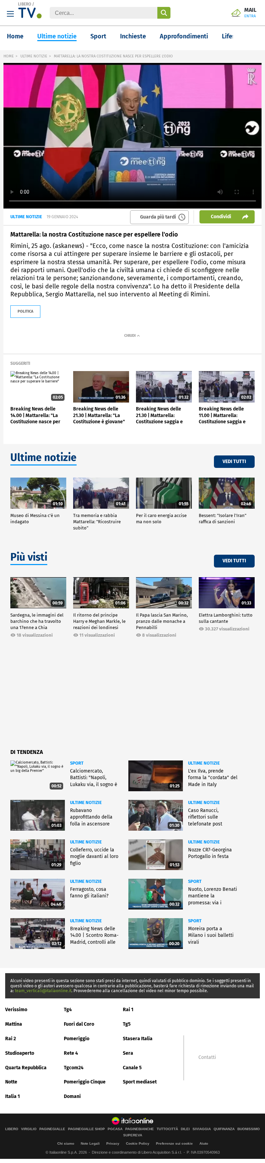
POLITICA (25, 311)
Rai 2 (10, 1039)
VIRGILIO (29, 1129)
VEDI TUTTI (234, 461)
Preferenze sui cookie (174, 1143)
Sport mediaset (140, 1082)
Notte (11, 1082)
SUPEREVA (132, 1135)
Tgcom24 (74, 1068)
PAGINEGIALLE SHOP (86, 1129)
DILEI (185, 1129)
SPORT (77, 763)
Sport (98, 36)
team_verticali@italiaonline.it (43, 990)
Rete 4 (71, 1053)
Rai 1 (128, 1010)
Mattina (13, 1024)
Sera (128, 1053)
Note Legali (90, 1143)
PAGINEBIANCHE (139, 1129)
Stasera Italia (138, 1039)
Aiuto (203, 1143)
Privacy (112, 1143)
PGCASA (115, 1129)
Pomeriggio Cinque (85, 1082)
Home (15, 36)
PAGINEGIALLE (52, 1129)
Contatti (207, 1057)
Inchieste (133, 36)
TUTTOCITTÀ (167, 1129)
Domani (72, 1096)
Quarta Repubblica (26, 1068)
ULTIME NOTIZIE (33, 56)
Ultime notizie (57, 36)
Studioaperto (19, 1053)
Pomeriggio (76, 1039)
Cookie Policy (137, 1143)
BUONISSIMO (248, 1129)
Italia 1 (12, 1096)
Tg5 (127, 1024)
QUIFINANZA (224, 1129)
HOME (8, 56)
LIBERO (24, 4)
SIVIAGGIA (202, 1129)
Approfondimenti (184, 36)
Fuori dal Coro (79, 1024)
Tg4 (68, 1010)
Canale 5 (132, 1068)
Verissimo (16, 1010)
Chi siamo (65, 1143)
